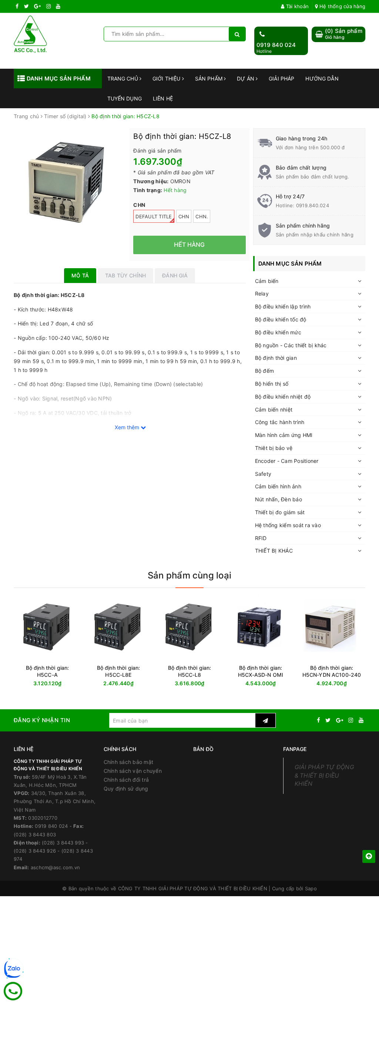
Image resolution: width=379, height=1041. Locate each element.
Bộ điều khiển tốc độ (280, 319)
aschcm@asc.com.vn (55, 867)
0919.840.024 (312, 205)
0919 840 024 (276, 44)
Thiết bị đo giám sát (280, 512)
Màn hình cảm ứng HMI (284, 435)
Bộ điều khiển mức (278, 332)
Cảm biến (267, 281)
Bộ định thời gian (276, 358)
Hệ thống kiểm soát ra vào (288, 525)
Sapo (311, 888)
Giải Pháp (281, 78)
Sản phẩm (209, 78)
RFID (261, 538)
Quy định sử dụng (126, 788)
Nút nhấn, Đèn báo (278, 499)
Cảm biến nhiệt (274, 409)
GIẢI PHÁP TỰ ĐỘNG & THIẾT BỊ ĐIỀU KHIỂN (324, 776)
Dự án (246, 78)
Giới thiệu (167, 78)
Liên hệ (163, 98)
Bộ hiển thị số (272, 383)
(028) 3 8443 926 (35, 851)
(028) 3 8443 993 (63, 843)
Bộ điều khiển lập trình (283, 306)
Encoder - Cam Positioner (287, 461)
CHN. (201, 216)
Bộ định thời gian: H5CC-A (47, 671)
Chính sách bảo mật (129, 762)
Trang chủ (123, 78)
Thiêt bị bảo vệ (274, 448)
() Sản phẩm (343, 33)
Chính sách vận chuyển (133, 771)
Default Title (153, 216)
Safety (263, 474)
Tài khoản (297, 6)
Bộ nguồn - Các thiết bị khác (291, 345)
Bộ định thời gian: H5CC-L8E (118, 671)
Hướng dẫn (321, 78)
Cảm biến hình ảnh (278, 486)
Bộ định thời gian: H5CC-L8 (189, 671)
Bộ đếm (264, 371)
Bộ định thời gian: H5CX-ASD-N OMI (260, 671)
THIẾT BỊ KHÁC (274, 550)
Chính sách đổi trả (126, 780)
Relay (262, 293)
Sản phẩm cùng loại (189, 575)
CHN (184, 216)
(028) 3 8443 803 (35, 834)
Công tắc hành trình (280, 422)
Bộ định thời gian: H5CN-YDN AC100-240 (331, 671)
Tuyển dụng (124, 98)
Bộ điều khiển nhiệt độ (283, 396)
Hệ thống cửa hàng (341, 6)
